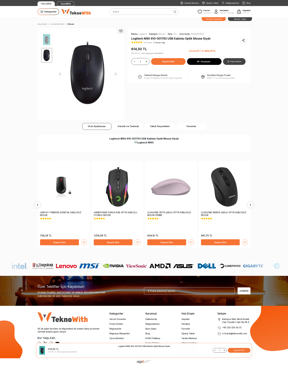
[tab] (96, 126)
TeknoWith (46, 3)
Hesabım (186, 324)
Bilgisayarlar (115, 328)
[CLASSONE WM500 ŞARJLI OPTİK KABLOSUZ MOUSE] (224, 187)
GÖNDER (244, 291)
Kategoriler (116, 313)
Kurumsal (151, 313)
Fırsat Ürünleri (116, 324)
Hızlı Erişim (188, 313)
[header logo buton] (76, 12)
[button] (243, 11)
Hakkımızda (151, 319)
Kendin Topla (240, 19)
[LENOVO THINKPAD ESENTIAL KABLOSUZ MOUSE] (63, 187)
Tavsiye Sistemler (214, 19)
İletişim (222, 313)
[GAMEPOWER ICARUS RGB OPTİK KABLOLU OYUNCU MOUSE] (117, 187)
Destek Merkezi (191, 3)
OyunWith (66, 3)
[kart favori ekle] (84, 242)
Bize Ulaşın (151, 328)
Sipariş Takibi (212, 3)
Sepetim (186, 319)
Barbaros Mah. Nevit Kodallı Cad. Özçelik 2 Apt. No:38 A (235, 320)
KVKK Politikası (153, 338)
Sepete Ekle (168, 61)
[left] (37, 205)
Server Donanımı (118, 319)
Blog (248, 3)
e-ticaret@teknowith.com (234, 333)
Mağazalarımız (232, 3)
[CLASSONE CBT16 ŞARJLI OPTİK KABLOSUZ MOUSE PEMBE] (170, 187)
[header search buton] (175, 11)
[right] (250, 205)
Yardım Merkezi (189, 338)
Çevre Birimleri (117, 338)
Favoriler (186, 328)
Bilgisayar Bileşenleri (120, 333)
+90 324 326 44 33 (231, 327)
